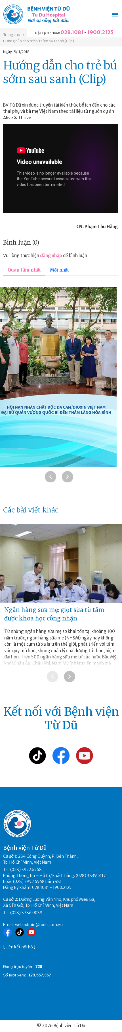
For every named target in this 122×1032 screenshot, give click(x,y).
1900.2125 (100, 32)
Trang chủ (11, 34)
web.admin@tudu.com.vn (39, 924)
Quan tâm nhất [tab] (24, 270)
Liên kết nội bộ (19, 947)
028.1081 (71, 32)
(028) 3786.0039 (26, 912)
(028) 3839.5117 (91, 875)
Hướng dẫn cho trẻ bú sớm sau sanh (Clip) (38, 41)
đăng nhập (51, 255)
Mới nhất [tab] (59, 270)
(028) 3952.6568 (26, 869)
